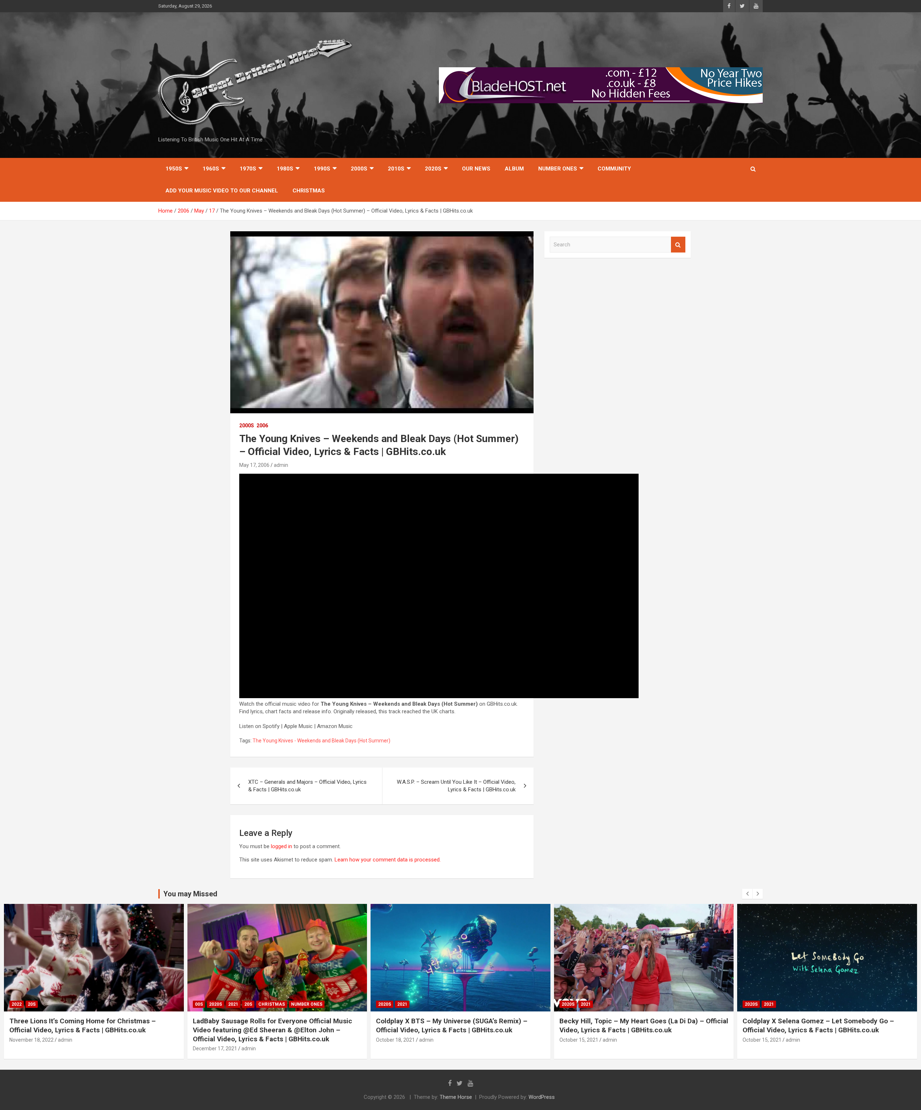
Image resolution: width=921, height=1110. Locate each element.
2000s (359, 168)
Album (514, 168)
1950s (173, 168)
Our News (476, 168)
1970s (248, 168)
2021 (233, 1004)
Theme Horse (456, 1097)
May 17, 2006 (254, 465)
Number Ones (557, 168)
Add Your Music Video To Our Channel (221, 190)
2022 (17, 1004)
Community (614, 168)
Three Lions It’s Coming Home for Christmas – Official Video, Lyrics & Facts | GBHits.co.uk (82, 1025)
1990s (322, 168)
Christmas (308, 190)
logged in (281, 846)
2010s (396, 168)
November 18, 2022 (31, 1040)
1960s (211, 168)
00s (199, 1004)
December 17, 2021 (215, 1048)
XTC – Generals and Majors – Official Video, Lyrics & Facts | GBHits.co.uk (307, 786)
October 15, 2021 (578, 1040)
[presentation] (747, 894)
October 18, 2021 (395, 1040)
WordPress (541, 1097)
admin (281, 465)
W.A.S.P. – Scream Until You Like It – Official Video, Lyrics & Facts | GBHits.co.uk (456, 786)
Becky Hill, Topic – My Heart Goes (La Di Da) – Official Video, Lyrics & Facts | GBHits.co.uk (643, 1025)
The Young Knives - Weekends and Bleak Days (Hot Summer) (321, 740)
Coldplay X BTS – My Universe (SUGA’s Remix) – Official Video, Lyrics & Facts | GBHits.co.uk (451, 1025)
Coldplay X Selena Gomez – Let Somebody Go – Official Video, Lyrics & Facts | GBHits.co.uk (818, 1025)
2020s (433, 168)
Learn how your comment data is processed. (388, 859)
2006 (262, 425)
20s (32, 1004)
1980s (285, 168)
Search (678, 245)
